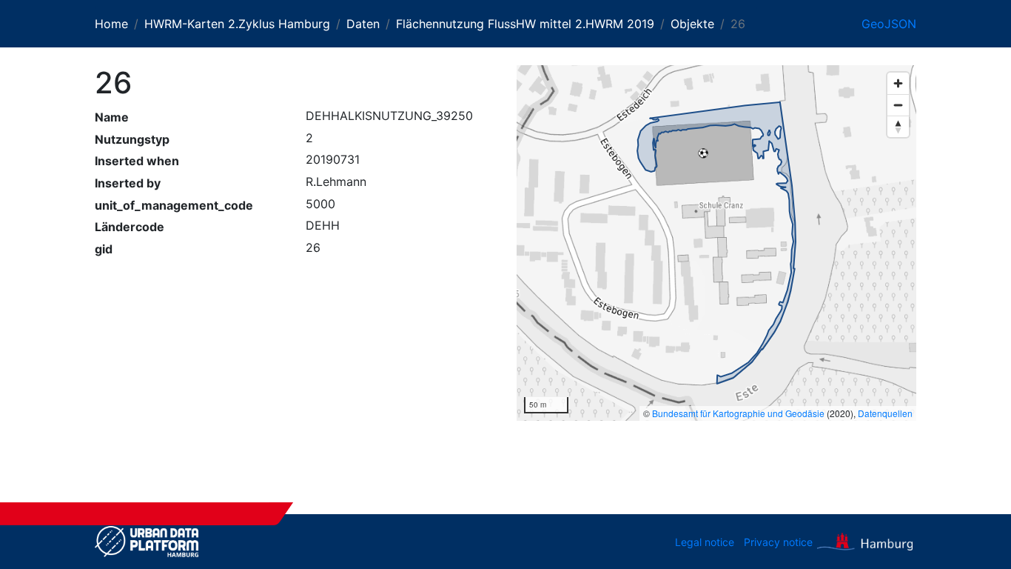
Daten (363, 23)
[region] (716, 243)
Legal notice (704, 542)
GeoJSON (888, 23)
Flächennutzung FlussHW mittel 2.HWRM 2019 (525, 23)
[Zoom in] (898, 83)
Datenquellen (885, 413)
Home (111, 23)
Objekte (692, 23)
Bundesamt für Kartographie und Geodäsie (738, 413)
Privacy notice (778, 542)
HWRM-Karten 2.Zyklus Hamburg (237, 23)
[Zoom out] (898, 105)
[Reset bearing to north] (898, 126)
